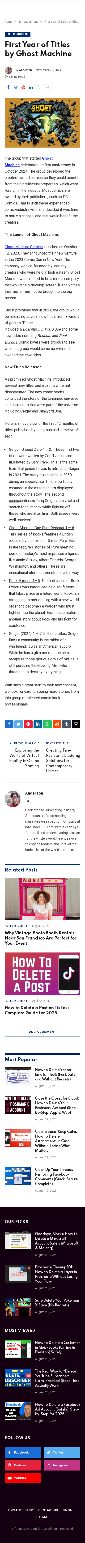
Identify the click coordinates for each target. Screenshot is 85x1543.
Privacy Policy (21, 1510)
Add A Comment (42, 1031)
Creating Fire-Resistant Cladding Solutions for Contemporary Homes (63, 761)
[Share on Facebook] (8, 87)
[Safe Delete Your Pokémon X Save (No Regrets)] (18, 1307)
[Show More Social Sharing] (47, 87)
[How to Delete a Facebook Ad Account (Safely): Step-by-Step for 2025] (18, 1411)
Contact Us (48, 1510)
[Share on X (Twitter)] (15, 87)
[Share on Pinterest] (23, 87)
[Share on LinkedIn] (30, 87)
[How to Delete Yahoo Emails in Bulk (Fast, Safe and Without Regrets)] (18, 1076)
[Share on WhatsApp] (38, 87)
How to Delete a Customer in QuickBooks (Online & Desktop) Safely (57, 1347)
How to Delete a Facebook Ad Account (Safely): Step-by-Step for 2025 (57, 1409)
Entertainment (18, 34)
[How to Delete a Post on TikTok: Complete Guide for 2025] (42, 973)
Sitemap (43, 1517)
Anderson (25, 70)
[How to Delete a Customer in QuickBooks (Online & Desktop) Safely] (18, 1349)
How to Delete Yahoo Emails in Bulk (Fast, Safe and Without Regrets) (55, 1074)
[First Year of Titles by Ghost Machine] (42, 123)
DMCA (67, 1510)
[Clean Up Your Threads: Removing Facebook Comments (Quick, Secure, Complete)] (18, 1176)
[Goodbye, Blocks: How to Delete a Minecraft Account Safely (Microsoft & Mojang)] (18, 1240)
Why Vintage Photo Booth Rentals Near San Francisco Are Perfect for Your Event (40, 938)
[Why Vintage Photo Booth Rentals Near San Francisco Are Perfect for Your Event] (42, 899)
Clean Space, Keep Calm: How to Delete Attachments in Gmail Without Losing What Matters (56, 1141)
